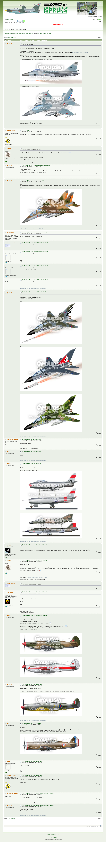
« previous (97, 35)
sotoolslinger (10, 232)
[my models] (6, 277)
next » (100, 35)
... (10, 37)
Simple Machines (58, 834)
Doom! (8, 252)
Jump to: (88, 826)
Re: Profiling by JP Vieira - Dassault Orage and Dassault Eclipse (36, 130)
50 (11, 37)
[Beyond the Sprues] (6, 606)
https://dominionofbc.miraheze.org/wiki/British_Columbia (36, 159)
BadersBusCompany (12, 439)
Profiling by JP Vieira (26, 43)
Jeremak (9, 545)
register (11, 19)
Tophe (8, 266)
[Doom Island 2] (6, 263)
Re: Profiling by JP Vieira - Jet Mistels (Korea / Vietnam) (34, 544)
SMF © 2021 (53, 834)
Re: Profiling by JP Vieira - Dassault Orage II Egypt (33, 180)
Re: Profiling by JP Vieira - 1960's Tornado (31, 439)
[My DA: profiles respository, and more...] (6, 557)
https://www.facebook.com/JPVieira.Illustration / (37, 126)
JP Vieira (9, 43)
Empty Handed (11, 243)
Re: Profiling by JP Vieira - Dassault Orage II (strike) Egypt (35, 232)
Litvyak (9, 148)
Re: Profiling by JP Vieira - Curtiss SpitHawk (32, 684)
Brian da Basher (11, 130)
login (8, 19)
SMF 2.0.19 (48, 834)
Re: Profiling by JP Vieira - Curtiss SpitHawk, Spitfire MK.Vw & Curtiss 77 (38, 793)
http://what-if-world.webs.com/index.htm (80, 52)
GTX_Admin (39, 33)
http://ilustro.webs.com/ (24, 126)
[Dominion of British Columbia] (6, 161)
